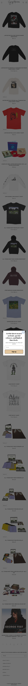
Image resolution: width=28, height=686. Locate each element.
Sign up (14, 352)
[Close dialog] (23, 332)
